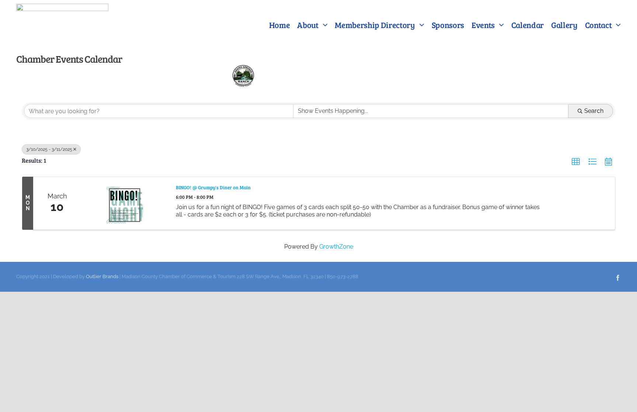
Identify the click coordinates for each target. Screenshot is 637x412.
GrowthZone (336, 246)
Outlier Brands (102, 276)
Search (593, 110)
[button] (575, 162)
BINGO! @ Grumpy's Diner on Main (213, 187)
